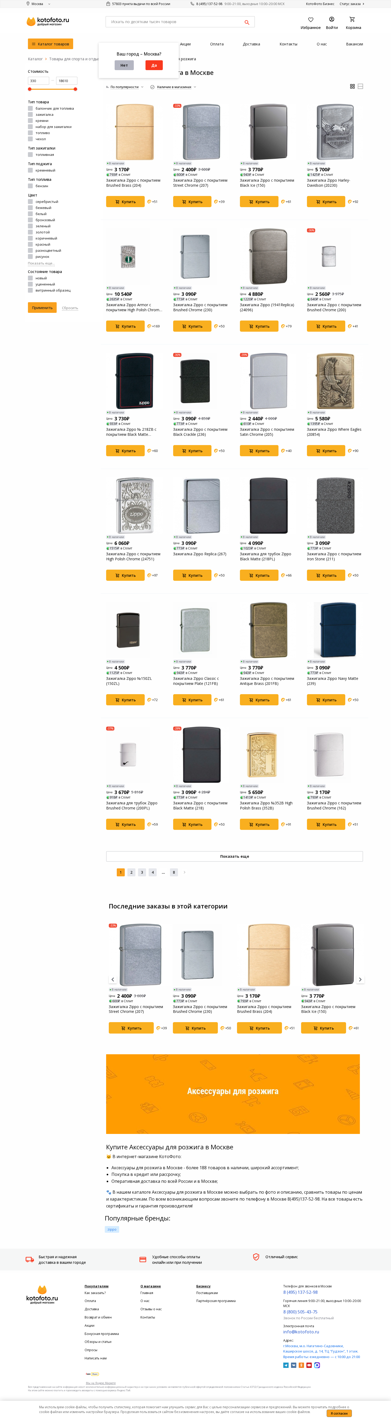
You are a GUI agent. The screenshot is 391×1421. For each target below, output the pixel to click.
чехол (41, 138)
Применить (42, 307)
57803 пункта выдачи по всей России (140, 4)
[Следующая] (185, 872)
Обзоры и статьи (98, 1341)
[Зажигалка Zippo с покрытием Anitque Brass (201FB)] (268, 630)
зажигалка (44, 114)
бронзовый (45, 219)
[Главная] (35, 58)
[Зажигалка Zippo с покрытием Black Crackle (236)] (201, 381)
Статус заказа (350, 4)
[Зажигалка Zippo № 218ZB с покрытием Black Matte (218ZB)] (134, 381)
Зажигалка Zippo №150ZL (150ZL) (129, 681)
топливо (43, 132)
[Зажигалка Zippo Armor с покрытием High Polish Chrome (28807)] (134, 256)
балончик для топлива (55, 108)
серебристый (47, 201)
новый (41, 278)
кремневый (45, 170)
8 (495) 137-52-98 (209, 4)
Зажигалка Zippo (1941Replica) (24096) (267, 307)
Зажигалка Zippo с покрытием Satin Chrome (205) (267, 432)
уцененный (45, 284)
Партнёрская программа (216, 1301)
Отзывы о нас (151, 1309)
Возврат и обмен (98, 1317)
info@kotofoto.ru (301, 1332)
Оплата (90, 1301)
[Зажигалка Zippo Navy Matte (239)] (335, 630)
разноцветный (48, 250)
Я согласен (339, 1413)
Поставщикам (207, 1293)
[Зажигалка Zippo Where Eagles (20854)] (335, 381)
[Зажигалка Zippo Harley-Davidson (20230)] (335, 132)
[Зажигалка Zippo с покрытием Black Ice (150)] (268, 132)
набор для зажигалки (54, 126)
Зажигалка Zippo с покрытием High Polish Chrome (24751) (133, 556)
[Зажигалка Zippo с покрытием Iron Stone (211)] (335, 505)
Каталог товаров (53, 43)
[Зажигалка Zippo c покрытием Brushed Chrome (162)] (335, 755)
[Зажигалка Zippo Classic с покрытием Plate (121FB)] (201, 630)
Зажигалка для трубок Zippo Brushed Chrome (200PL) (131, 805)
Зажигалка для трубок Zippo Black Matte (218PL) (265, 556)
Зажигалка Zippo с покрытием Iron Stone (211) (334, 556)
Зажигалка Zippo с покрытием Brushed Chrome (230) (200, 307)
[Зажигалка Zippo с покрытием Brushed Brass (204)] (134, 132)
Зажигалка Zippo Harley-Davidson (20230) (328, 182)
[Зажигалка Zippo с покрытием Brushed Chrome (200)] (335, 256)
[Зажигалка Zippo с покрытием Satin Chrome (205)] (268, 381)
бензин (42, 186)
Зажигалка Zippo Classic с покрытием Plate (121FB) (196, 681)
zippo (112, 1229)
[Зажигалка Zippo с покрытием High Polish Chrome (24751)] (134, 505)
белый (41, 213)
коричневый (46, 238)
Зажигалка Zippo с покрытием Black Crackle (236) (200, 432)
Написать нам (96, 1358)
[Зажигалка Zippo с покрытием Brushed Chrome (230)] (201, 256)
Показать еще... (41, 263)
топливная (45, 154)
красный (43, 244)
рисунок (42, 256)
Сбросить (70, 307)
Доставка (92, 1309)
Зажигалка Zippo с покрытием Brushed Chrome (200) (334, 307)
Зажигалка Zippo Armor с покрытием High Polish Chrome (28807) (133, 307)
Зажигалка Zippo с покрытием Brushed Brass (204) (133, 182)
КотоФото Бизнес (320, 4)
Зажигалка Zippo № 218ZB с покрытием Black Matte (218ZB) (131, 432)
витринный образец (53, 290)
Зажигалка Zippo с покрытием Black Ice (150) (267, 182)
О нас (144, 1301)
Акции (89, 1325)
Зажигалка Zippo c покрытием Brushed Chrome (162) (334, 805)
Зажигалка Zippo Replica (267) (199, 554)
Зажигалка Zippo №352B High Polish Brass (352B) (266, 805)
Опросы (91, 1350)
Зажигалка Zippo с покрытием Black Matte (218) (200, 805)
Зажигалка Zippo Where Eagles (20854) (334, 432)
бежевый (43, 207)
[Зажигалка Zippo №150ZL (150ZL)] (134, 630)
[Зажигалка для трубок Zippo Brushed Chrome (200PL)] (134, 755)
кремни (42, 120)
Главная (146, 1293)
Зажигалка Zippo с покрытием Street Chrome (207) (200, 182)
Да (154, 65)
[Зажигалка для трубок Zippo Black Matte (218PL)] (268, 505)
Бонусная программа (102, 1334)
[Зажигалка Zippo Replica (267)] (201, 505)
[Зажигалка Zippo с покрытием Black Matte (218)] (201, 755)
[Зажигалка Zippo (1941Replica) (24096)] (268, 256)
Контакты (147, 1317)
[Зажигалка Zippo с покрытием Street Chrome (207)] (201, 132)
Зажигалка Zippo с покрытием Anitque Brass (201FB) (267, 681)
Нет (124, 65)
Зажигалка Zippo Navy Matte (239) (332, 681)
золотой (43, 232)
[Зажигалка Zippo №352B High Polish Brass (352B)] (268, 755)
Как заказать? (95, 1293)
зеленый (43, 226)
